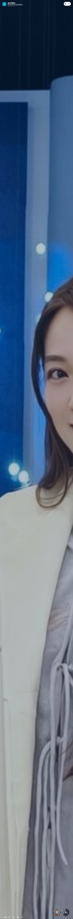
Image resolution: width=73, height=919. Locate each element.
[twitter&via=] (14, 917)
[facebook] (9, 917)
